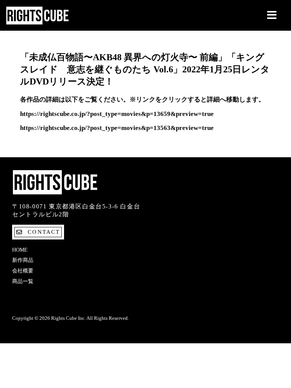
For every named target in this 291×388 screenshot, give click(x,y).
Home (20, 250)
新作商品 (22, 260)
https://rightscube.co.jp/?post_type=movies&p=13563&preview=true (117, 127)
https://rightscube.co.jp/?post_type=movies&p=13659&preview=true (117, 113)
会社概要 (22, 271)
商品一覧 (22, 281)
